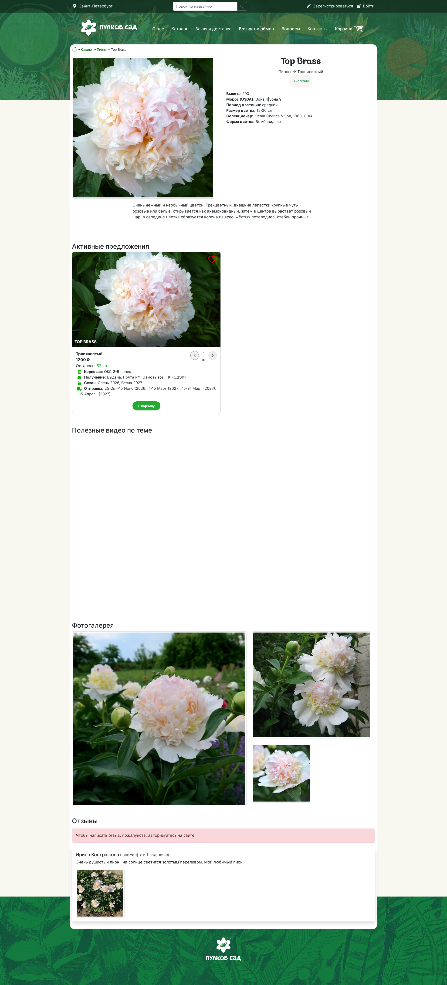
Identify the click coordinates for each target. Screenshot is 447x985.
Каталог (179, 28)
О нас (158, 28)
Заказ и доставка (213, 28)
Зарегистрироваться (332, 6)
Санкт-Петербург (95, 6)
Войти (368, 6)
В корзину (146, 406)
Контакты (318, 28)
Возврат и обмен (256, 28)
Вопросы (290, 28)
